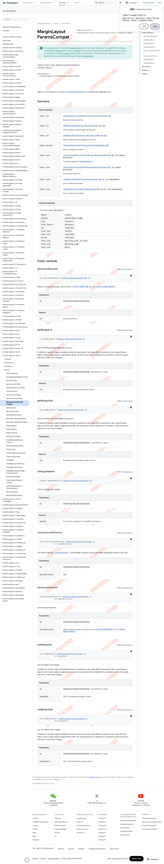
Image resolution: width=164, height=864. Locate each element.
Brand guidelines (54, 859)
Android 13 (102, 833)
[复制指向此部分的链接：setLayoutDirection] (60, 587)
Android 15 (102, 825)
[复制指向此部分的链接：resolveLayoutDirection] (64, 532)
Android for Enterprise (40, 822)
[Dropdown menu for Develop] (69, 2)
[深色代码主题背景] (131, 275)
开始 (155, 26)
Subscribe (136, 859)
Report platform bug (149, 818)
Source (35, 829)
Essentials (27, 3)
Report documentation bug (151, 822)
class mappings (87, 56)
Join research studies (149, 829)
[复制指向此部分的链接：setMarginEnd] (54, 645)
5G (56, 836)
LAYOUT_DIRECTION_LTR (82, 287)
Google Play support (149, 825)
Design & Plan (45, 3)
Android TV (80, 833)
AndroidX (58, 51)
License (43, 859)
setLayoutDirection (71, 167)
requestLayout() (86, 161)
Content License (94, 777)
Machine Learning (61, 822)
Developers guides (126, 824)
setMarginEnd (69, 179)
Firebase (81, 849)
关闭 (144, 26)
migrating (66, 53)
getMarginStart (70, 136)
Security (35, 825)
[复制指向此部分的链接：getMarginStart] (55, 401)
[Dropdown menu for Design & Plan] (54, 2)
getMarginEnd (69, 126)
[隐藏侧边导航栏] (27, 860)
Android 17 (102, 818)
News (35, 833)
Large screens (81, 818)
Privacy (57, 833)
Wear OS (79, 822)
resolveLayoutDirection (73, 155)
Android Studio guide (127, 821)
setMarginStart (69, 189)
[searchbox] (15, 19)
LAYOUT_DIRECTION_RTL (105, 287)
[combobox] (105, 3)
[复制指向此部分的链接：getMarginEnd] (54, 330)
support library (76, 48)
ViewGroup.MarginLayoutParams (94, 116)
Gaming (57, 818)
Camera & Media (60, 829)
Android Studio (149, 3)
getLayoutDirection (71, 116)
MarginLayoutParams (76, 92)
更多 (76, 3)
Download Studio (126, 831)
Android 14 (102, 829)
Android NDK (125, 835)
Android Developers (43, 23)
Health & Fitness (60, 825)
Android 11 (102, 840)
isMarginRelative (70, 145)
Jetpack (77, 51)
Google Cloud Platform (97, 849)
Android (35, 818)
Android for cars (82, 829)
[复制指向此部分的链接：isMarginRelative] (57, 471)
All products (114, 849)
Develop (62, 3)
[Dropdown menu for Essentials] (34, 2)
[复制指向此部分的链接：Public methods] (59, 261)
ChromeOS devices (83, 825)
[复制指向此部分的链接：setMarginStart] (55, 709)
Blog (34, 836)
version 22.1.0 (87, 30)
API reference (9, 11)
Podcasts (36, 840)
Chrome (71, 849)
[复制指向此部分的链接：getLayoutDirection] (60, 269)
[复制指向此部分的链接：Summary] (51, 101)
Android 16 (102, 822)
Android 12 (102, 836)
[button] (14, 47)
